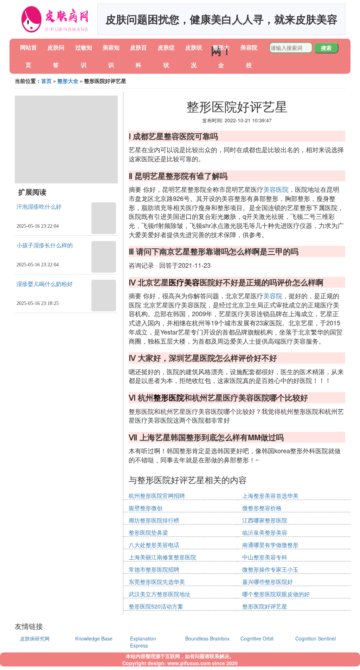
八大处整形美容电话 (154, 545)
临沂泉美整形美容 (264, 532)
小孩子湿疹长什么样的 (45, 245)
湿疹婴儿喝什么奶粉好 (45, 284)
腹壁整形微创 (145, 508)
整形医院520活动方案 (156, 606)
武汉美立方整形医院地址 (160, 594)
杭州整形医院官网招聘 (157, 496)
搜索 (326, 48)
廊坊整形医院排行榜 (154, 520)
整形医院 (168, 397)
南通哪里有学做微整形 (270, 545)
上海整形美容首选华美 (270, 496)
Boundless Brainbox (207, 638)
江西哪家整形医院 (264, 520)
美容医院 (276, 189)
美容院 (272, 295)
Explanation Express (143, 642)
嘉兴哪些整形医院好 (267, 582)
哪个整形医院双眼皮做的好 (276, 594)
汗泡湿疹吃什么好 (39, 207)
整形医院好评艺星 (264, 606)
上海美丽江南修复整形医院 (162, 557)
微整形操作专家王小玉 (270, 569)
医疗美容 (184, 282)
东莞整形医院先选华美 (157, 582)
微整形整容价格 (262, 508)
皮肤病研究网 (35, 638)
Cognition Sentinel (315, 638)
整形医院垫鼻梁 (148, 532)
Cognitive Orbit (257, 638)
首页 (46, 81)
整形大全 (67, 81)
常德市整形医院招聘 (154, 569)
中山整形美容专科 (264, 557)
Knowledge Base (93, 638)
